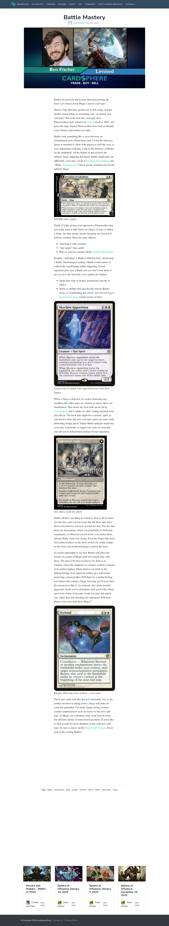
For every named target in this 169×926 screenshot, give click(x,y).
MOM (97, 790)
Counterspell (60, 411)
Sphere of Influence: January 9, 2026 (100, 889)
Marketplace (23, 4)
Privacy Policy (71, 920)
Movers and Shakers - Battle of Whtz (36, 889)
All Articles (37, 4)
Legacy (72, 4)
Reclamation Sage (68, 296)
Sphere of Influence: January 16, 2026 (68, 889)
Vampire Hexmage (102, 251)
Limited (75, 790)
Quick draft (106, 790)
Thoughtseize (69, 164)
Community (90, 4)
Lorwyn (91, 122)
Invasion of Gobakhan (97, 160)
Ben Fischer (79, 22)
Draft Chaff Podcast (95, 727)
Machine (83, 790)
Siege (115, 790)
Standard (50, 4)
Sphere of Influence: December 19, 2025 (129, 890)
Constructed (59, 790)
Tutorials (130, 4)
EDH (80, 4)
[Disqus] (84, 829)
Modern (62, 4)
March (90, 790)
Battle (50, 790)
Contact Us (58, 920)
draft (68, 790)
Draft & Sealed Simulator (110, 4)
